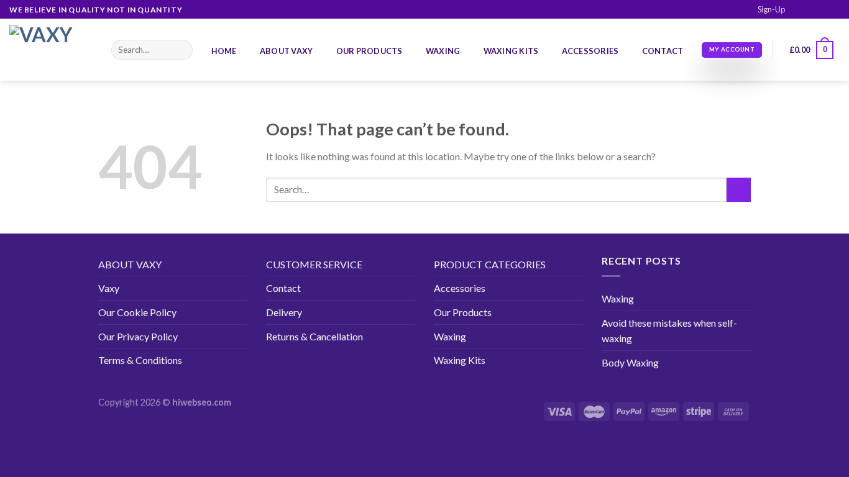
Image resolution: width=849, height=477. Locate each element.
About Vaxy (286, 51)
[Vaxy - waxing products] (51, 50)
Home (224, 51)
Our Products (369, 51)
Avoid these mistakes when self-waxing (669, 331)
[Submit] (181, 50)
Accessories (590, 51)
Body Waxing (630, 362)
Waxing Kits (511, 51)
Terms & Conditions (140, 360)
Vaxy (108, 288)
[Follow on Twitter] (821, 10)
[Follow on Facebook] (798, 10)
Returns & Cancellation (314, 336)
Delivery (284, 312)
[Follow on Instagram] (810, 10)
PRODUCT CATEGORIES (490, 264)
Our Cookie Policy (137, 312)
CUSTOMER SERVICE (314, 264)
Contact (663, 51)
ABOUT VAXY (130, 264)
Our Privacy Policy (138, 336)
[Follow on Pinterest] (833, 10)
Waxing (443, 51)
